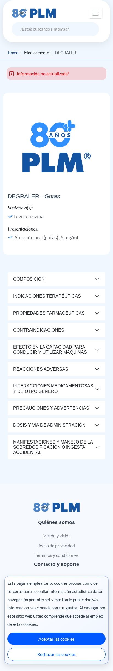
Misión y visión (57, 535)
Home (13, 52)
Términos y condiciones (56, 555)
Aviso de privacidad (56, 545)
